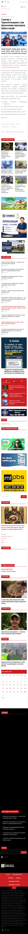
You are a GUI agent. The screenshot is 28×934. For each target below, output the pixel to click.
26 (10, 692)
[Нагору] (14, 888)
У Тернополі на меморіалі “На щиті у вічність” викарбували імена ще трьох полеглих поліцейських (12, 331)
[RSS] (8, 2)
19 (10, 688)
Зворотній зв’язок (17, 874)
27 (14, 692)
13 (14, 685)
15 (21, 685)
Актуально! (3, 14)
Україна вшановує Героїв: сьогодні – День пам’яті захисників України (12, 322)
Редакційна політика (14, 884)
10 (3, 685)
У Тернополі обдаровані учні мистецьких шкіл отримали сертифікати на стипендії (13, 315)
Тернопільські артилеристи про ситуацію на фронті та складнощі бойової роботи (12, 270)
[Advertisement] (14, 730)
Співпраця (10, 878)
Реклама (18, 878)
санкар (17, 124)
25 (6, 692)
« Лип (3, 698)
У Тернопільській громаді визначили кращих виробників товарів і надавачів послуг (13, 601)
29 (21, 692)
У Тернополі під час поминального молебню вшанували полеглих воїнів (12, 284)
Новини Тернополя (7, 569)
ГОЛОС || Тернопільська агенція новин (15, 131)
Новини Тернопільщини (8, 571)
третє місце (13, 126)
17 (3, 688)
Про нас (8, 874)
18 (6, 688)
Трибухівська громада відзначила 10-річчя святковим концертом (12, 277)
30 (25, 692)
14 (17, 685)
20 (14, 688)
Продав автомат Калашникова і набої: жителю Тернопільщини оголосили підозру (13, 664)
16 (25, 685)
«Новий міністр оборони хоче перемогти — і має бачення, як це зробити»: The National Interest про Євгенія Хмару (13, 299)
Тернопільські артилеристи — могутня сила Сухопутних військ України (12, 263)
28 (17, 692)
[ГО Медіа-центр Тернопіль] (14, 865)
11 (6, 685)
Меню (24, 7)
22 (21, 688)
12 (10, 685)
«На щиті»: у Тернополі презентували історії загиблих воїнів (12, 291)
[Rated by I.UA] (14, 857)
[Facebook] (2, 2)
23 (25, 688)
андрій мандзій (5, 124)
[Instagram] (5, 2)
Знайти (24, 496)
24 (3, 692)
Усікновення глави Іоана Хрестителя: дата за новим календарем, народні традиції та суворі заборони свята (13, 308)
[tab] (6, 381)
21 (17, 688)
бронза (12, 124)
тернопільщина (5, 126)
